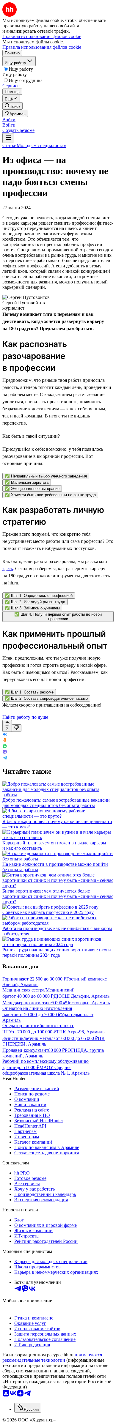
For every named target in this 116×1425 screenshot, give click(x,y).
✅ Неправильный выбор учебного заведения (46, 476)
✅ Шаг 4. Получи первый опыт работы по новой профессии (58, 616)
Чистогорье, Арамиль (88, 1002)
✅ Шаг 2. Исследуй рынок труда (35, 602)
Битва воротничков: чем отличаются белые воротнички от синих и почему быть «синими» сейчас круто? (57, 896)
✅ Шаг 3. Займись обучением (32, 608)
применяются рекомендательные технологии (52, 1357)
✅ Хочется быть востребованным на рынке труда (50, 495)
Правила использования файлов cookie (41, 47)
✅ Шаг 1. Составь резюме (29, 692)
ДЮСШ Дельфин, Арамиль (81, 996)
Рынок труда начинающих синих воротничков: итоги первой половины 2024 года (56, 952)
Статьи (9, 145)
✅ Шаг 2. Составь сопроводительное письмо (46, 698)
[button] (8, 119)
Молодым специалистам (41, 145)
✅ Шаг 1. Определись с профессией (39, 595)
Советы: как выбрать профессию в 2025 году (48, 912)
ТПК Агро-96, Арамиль (80, 1031)
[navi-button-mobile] (8, 138)
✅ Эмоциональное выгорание (32, 488)
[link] (12, 106)
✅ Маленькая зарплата (26, 482)
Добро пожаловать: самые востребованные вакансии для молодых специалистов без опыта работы (56, 802)
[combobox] (27, 1408)
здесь (7, 568)
